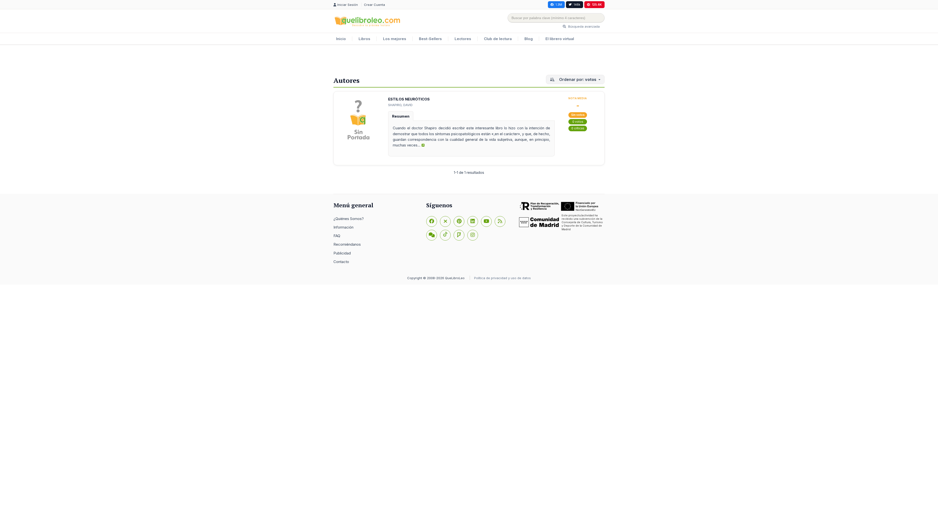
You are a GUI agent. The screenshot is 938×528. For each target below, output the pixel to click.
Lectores (463, 38)
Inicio (341, 38)
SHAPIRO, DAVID (400, 105)
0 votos (577, 121)
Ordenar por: (577, 79)
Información (343, 227)
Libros (364, 38)
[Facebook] (431, 221)
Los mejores (394, 38)
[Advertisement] (469, 61)
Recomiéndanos (347, 244)
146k (577, 4)
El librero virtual (559, 38)
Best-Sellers (430, 38)
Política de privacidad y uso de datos (502, 278)
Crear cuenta (374, 5)
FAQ (336, 235)
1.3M (558, 4)
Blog (528, 38)
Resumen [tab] (400, 116)
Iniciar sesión (348, 5)
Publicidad (342, 253)
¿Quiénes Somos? (348, 218)
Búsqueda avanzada (583, 26)
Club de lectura (498, 38)
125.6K (597, 4)
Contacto (341, 261)
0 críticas (577, 128)
